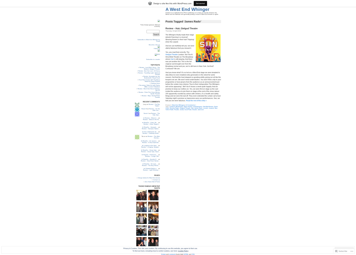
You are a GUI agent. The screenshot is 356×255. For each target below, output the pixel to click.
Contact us (156, 180)
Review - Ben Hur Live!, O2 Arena (149, 71)
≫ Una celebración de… (150, 132)
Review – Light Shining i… (151, 170)
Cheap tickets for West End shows (149, 178)
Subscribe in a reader (153, 59)
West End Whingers (178, 105)
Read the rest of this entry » (196, 101)
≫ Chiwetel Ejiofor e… (151, 168)
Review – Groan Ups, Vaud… (150, 151)
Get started (200, 3)
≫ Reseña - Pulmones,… (150, 154)
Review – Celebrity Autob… (151, 133)
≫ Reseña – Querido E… (149, 159)
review (182, 109)
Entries (163, 254)
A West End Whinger (187, 9)
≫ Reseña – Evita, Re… (150, 122)
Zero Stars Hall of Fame (152, 181)
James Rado (198, 108)
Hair (192, 108)
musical (211, 108)
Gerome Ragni (174, 108)
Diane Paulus (188, 106)
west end (201, 109)
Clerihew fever (155, 83)
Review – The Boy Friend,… (151, 165)
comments (172, 254)
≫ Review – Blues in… (150, 118)
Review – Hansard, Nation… (151, 128)
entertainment (197, 106)
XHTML (186, 254)
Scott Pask (188, 109)
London (205, 108)
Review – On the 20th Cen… (154, 109)
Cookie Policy (183, 251)
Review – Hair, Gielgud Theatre (181, 28)
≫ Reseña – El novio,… (150, 164)
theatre (194, 109)
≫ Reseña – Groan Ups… (149, 150)
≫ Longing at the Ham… (150, 145)
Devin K (146, 113)
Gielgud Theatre (171, 55)
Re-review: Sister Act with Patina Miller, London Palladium (149, 86)
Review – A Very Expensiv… (151, 142)
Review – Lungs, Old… (152, 156)
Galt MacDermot (208, 106)
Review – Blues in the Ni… (151, 119)
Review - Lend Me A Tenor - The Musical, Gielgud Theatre (149, 68)
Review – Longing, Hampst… (150, 147)
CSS (193, 254)
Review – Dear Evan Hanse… (150, 161)
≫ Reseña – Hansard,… (150, 127)
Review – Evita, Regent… (152, 124)
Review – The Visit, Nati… (155, 114)
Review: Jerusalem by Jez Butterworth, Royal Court (151, 77)
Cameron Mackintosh (176, 106)
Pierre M (144, 109)
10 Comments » (191, 105)
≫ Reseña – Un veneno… (149, 141)
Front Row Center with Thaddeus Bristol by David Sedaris (149, 80)
